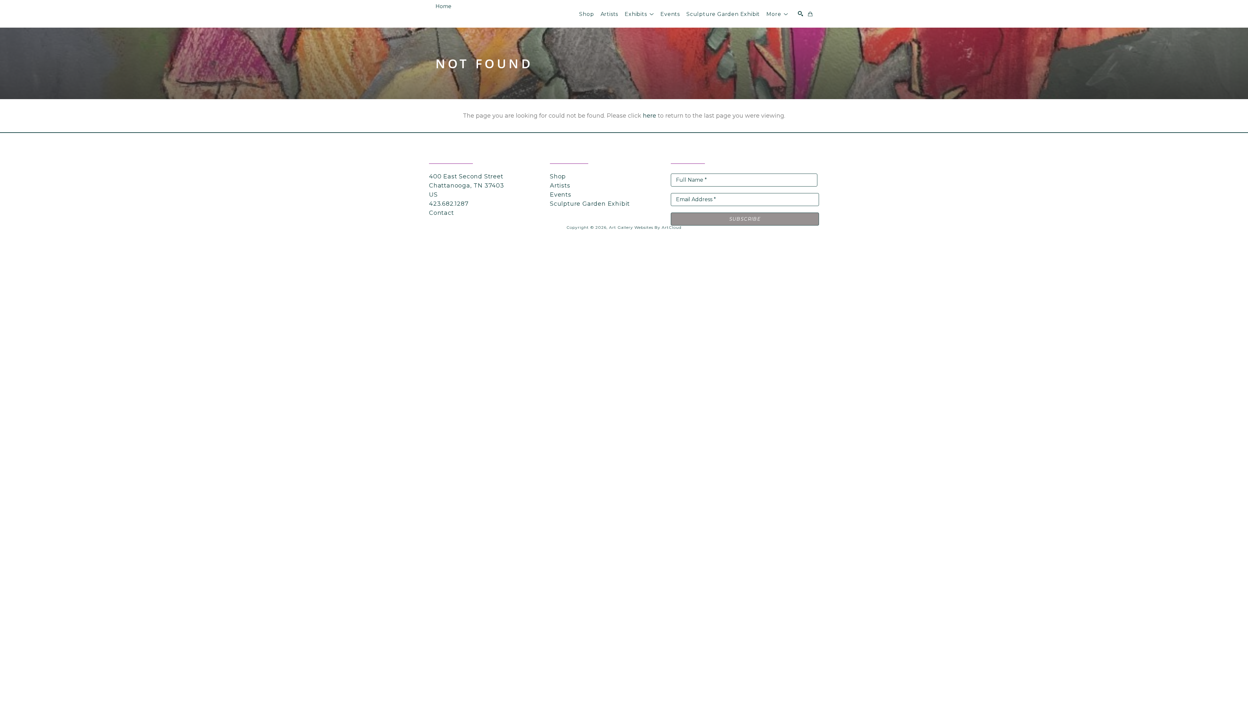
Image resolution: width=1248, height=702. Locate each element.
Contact (441, 212)
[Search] (800, 13)
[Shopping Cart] (810, 14)
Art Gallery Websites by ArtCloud (645, 227)
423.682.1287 (449, 203)
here (649, 115)
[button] (639, 14)
